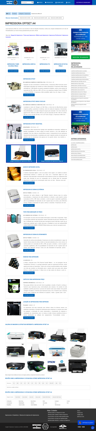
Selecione (9, 383)
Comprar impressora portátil (78, 77)
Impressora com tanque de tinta (79, 87)
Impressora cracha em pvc (78, 89)
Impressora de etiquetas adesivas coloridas (79, 99)
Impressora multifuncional (78, 151)
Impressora (74, 147)
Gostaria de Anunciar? (83, 2)
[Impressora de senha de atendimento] (14, 241)
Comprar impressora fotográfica (79, 75)
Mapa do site (80, 416)
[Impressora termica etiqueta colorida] (57, 335)
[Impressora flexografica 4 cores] (15, 366)
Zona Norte (17, 397)
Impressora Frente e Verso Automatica (59, 420)
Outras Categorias (78, 139)
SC (32, 383)
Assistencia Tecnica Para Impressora (58, 416)
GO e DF (51, 383)
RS (36, 383)
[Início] (12, 2)
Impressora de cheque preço (78, 94)
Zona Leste (38, 397)
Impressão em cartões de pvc (78, 81)
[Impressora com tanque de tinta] (36, 366)
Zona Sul (31, 397)
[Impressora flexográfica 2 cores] (57, 350)
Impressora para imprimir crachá (40, 17)
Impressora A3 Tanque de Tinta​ (56, 412)
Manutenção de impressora (78, 155)
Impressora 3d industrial (77, 83)
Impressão (73, 145)
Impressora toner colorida (25, 17)
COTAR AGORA (13, 70)
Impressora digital (76, 149)
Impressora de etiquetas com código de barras (80, 102)
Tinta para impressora (76, 159)
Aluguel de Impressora (16, 35)
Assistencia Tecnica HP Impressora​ (57, 418)
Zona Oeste (24, 397)
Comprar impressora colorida (79, 71)
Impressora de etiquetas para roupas (78, 105)
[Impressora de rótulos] (36, 350)
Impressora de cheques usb (78, 96)
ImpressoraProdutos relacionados (76, 65)
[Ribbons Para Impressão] (14, 263)
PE (39, 383)
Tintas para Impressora (29, 35)
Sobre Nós (60, 2)
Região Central (10, 397)
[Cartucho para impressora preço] (14, 286)
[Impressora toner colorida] (77, 366)
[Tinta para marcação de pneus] (14, 218)
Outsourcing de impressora (78, 157)
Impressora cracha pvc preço (79, 92)
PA (60, 383)
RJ (13, 383)
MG (17, 383)
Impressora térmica (76, 153)
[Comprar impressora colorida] (15, 335)
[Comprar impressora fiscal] (77, 350)
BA (43, 383)
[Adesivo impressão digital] (14, 174)
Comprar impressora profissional (80, 79)
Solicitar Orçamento (80, 57)
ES (21, 383)
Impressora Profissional (55, 35)
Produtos (50, 2)
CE (46, 383)
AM (56, 383)
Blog (68, 2)
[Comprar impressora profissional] (36, 335)
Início (40, 2)
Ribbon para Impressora (42, 35)
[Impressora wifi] (15, 350)
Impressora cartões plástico (56, 17)
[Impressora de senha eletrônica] (14, 196)
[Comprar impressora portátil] (77, 335)
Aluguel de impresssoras (77, 142)
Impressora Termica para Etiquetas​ (58, 414)
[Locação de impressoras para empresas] (14, 308)
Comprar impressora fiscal (78, 73)
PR (28, 383)
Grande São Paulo (46, 397)
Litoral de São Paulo (57, 397)
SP (25, 383)
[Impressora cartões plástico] (57, 366)
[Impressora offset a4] (21, 152)
